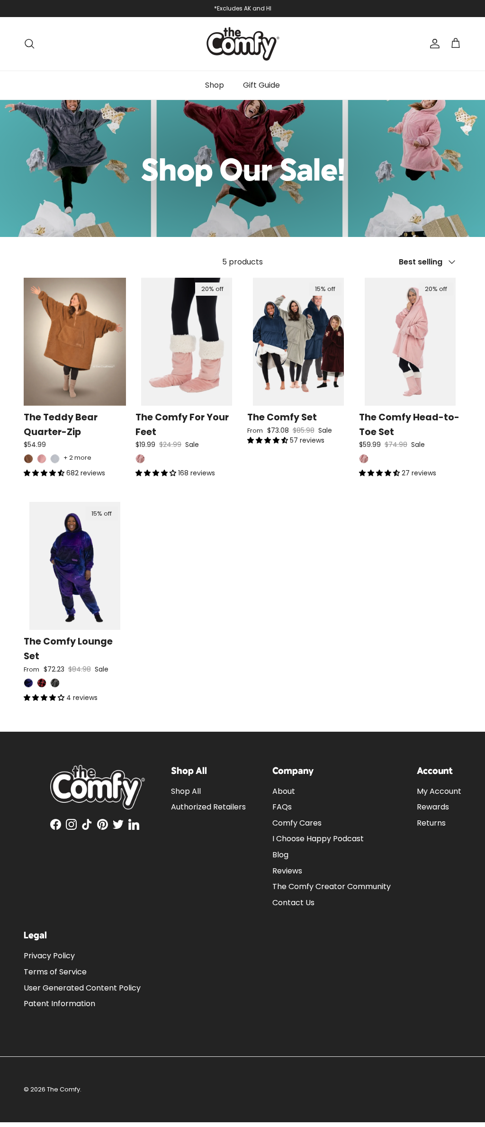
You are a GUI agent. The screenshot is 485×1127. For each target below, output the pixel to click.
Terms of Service (55, 971)
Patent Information (59, 1003)
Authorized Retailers (208, 806)
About (283, 791)
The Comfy (63, 1089)
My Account (439, 791)
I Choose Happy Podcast (318, 838)
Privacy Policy (49, 955)
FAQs (282, 806)
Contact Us (293, 902)
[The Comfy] (242, 44)
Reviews (287, 870)
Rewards (433, 806)
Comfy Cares (297, 823)
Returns (431, 823)
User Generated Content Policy (82, 987)
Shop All (186, 791)
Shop (214, 85)
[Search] (29, 43)
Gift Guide (261, 85)
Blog (280, 854)
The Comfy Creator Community (331, 886)
